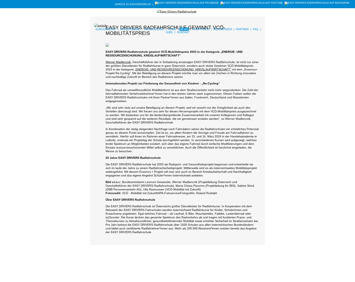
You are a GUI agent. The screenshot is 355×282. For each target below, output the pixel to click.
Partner (242, 29)
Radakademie (154, 29)
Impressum (106, 275)
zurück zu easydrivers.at (133, 4)
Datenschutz (122, 275)
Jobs (169, 32)
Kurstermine (130, 29)
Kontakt (183, 32)
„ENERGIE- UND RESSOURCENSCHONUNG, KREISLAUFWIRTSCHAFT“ (183, 69)
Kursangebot (106, 29)
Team (172, 29)
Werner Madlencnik (118, 62)
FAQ (255, 29)
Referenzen (223, 29)
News (184, 29)
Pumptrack (200, 29)
